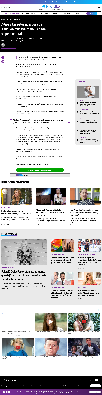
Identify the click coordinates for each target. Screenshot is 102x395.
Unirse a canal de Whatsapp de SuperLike (41, 170)
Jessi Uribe (83, 137)
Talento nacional (85, 109)
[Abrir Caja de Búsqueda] (99, 8)
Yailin (81, 119)
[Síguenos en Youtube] (96, 380)
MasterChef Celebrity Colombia (54, 2)
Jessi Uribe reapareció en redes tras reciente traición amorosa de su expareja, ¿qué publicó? (89, 140)
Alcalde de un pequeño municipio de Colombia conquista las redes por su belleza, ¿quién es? (88, 104)
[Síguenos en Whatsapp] (90, 380)
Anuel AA (25, 175)
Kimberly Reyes (5, 207)
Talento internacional (42, 207)
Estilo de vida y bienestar (49, 13)
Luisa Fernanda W (75, 207)
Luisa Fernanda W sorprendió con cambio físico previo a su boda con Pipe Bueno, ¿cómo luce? (84, 212)
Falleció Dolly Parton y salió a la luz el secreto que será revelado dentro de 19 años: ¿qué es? (50, 212)
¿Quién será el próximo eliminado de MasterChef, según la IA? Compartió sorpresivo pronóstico (88, 131)
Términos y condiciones (47, 391)
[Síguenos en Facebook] (80, 380)
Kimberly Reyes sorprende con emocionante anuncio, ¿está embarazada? (16, 212)
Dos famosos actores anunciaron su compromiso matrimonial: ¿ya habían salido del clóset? (62, 260)
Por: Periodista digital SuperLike (15, 45)
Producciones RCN (71, 2)
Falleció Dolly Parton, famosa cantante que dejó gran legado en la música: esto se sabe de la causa (24, 275)
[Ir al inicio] (10, 380)
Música (78, 13)
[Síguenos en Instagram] (85, 380)
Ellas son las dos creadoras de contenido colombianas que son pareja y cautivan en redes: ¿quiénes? (89, 113)
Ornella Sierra (82, 287)
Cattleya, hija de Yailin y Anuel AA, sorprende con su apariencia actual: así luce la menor (88, 122)
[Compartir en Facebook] (2, 57)
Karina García (38, 2)
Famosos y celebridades (12, 13)
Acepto (95, 392)
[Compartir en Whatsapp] (2, 61)
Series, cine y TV (30, 13)
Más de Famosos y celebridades (15, 182)
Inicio (3, 19)
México (92, 13)
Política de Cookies (65, 393)
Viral (81, 100)
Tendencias (66, 13)
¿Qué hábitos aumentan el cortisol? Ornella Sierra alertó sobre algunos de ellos (88, 293)
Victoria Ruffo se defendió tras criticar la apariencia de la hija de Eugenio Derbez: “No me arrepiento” (62, 294)
